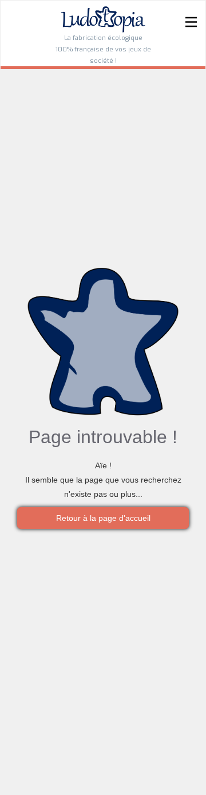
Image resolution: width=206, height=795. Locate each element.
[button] (191, 35)
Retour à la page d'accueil (103, 518)
